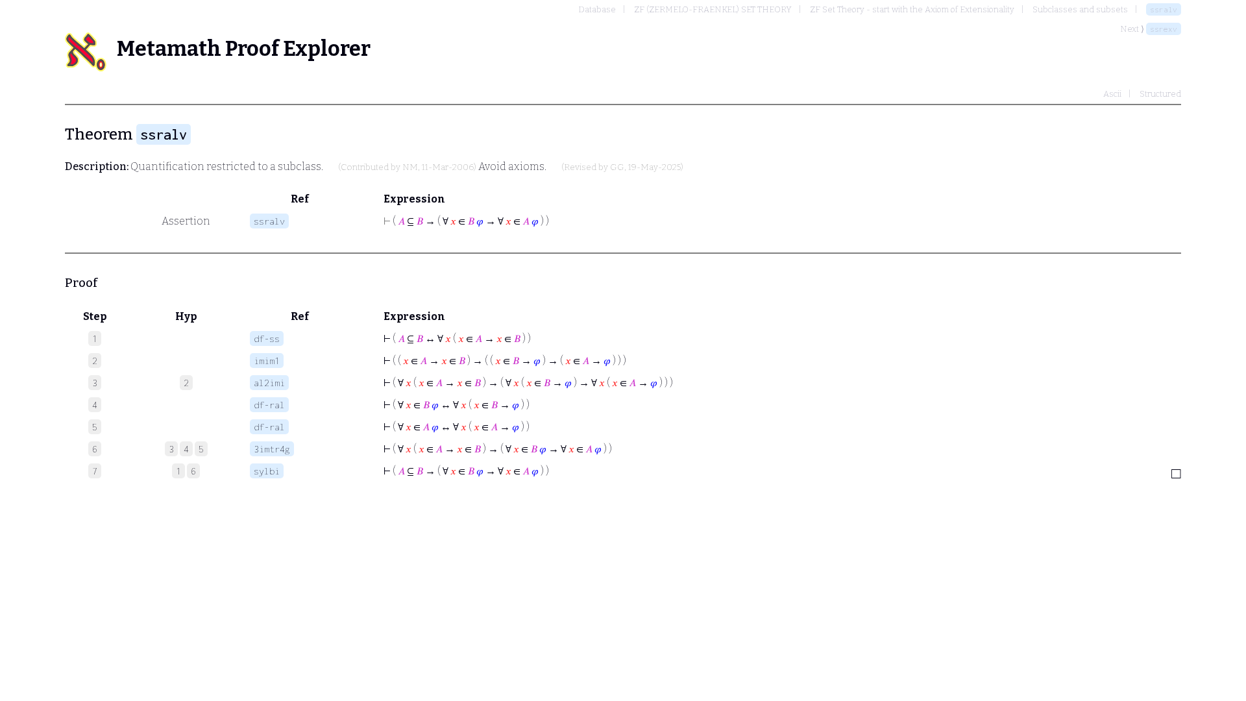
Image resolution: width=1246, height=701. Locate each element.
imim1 (267, 360)
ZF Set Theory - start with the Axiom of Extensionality (912, 9)
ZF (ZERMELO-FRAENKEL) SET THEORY (713, 9)
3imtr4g (272, 448)
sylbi (267, 470)
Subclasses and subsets (1080, 9)
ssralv (1163, 9)
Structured (1160, 94)
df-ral (269, 404)
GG (617, 167)
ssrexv (1163, 29)
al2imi (269, 382)
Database (597, 9)
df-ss (267, 338)
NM (410, 167)
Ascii (1112, 94)
